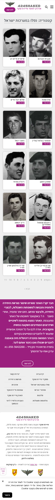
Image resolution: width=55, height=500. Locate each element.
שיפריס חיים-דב (17, 58)
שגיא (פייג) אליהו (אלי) (42, 266)
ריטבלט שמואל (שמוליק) (43, 223)
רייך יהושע (19, 222)
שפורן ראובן (45, 181)
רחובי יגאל (19, 140)
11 (5, 279)
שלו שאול (46, 99)
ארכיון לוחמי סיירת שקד (29, 8)
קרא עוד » (46, 62)
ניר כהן (34, 464)
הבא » (27, 288)
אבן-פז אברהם (44, 58)
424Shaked (29, 6)
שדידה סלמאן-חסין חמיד (15, 266)
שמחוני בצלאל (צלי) (41, 140)
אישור (7, 495)
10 (10, 279)
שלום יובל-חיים (17, 99)
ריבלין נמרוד (18, 181)
